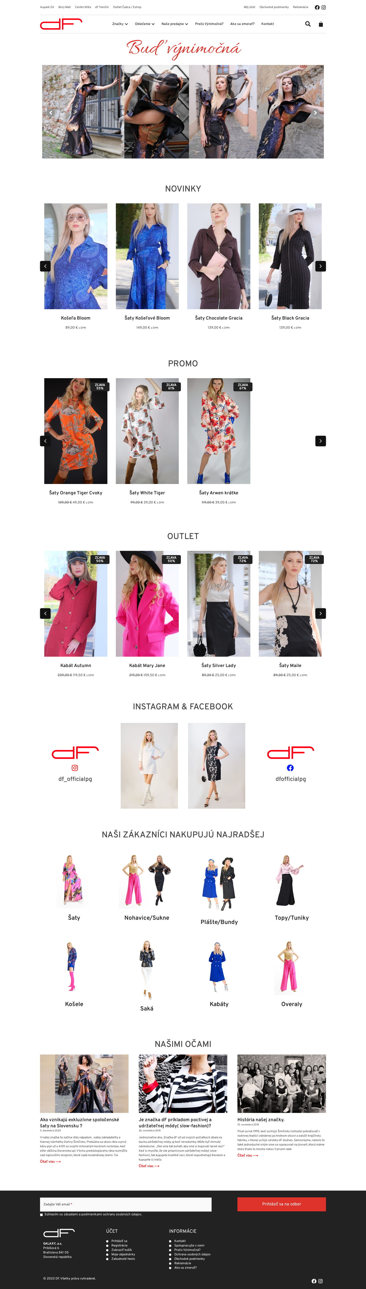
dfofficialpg (291, 779)
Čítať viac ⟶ (50, 1162)
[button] (308, 24)
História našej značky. (260, 1120)
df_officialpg (75, 779)
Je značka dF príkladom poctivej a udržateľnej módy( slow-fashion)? (175, 1123)
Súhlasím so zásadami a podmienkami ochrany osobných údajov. (93, 1214)
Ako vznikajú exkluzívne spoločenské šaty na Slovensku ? (79, 1123)
